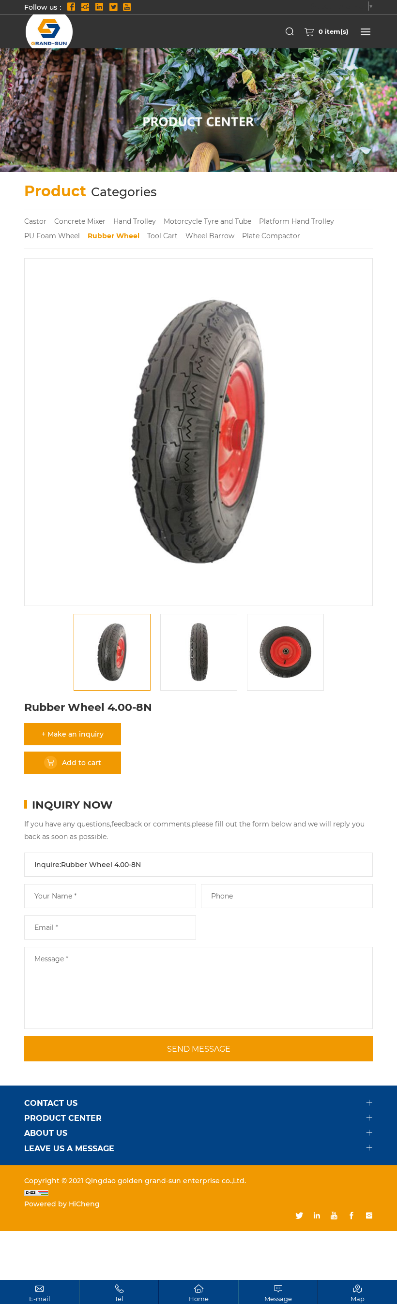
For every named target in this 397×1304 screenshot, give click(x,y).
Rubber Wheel (113, 235)
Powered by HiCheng (62, 1203)
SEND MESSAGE (198, 1048)
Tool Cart (162, 235)
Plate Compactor (271, 235)
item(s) (334, 31)
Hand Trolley (134, 221)
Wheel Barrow (209, 235)
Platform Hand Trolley (296, 221)
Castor (35, 221)
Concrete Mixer (80, 221)
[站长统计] (198, 1192)
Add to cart (81, 762)
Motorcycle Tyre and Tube (207, 221)
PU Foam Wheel (52, 235)
